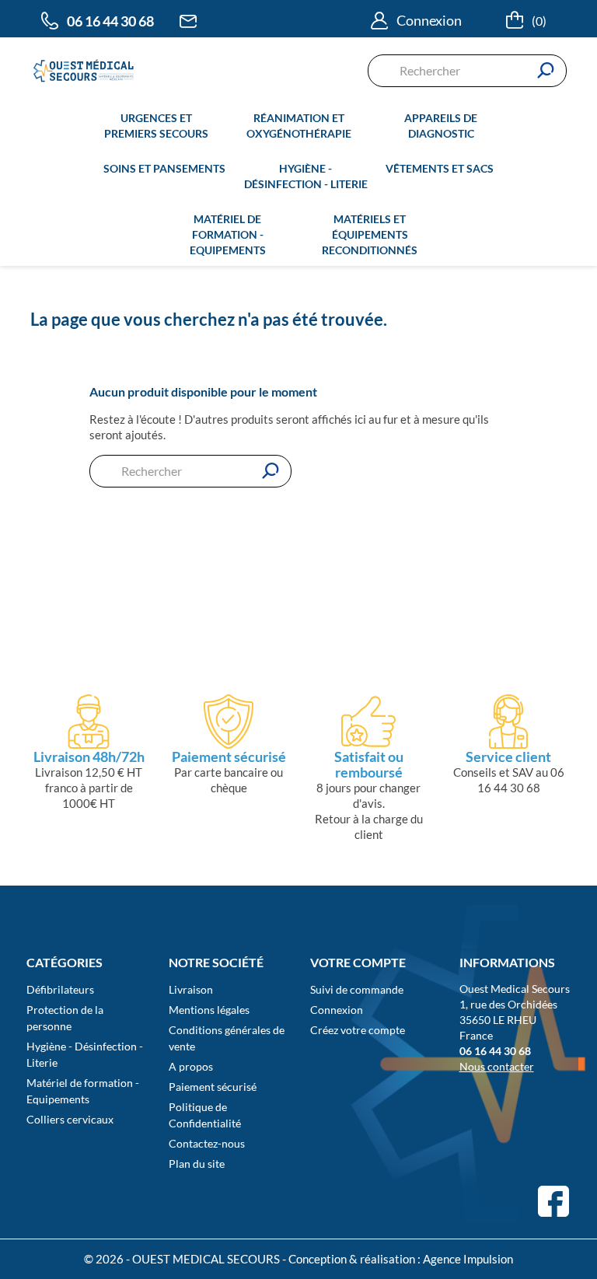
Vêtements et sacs (440, 168)
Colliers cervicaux (69, 1119)
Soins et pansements (164, 168)
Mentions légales (209, 1009)
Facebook (553, 1201)
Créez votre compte (357, 1029)
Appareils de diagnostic (440, 125)
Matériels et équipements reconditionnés (369, 234)
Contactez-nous (207, 1143)
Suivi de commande (356, 989)
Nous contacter (496, 1066)
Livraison (191, 989)
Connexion (336, 1009)
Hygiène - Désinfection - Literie (306, 176)
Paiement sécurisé (213, 1086)
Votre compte (358, 962)
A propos (191, 1066)
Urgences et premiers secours (156, 125)
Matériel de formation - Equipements (228, 234)
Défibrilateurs (60, 989)
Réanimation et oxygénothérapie (298, 125)
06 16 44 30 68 (110, 21)
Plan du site (197, 1163)
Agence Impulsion (468, 1259)
